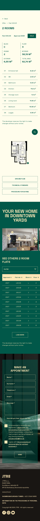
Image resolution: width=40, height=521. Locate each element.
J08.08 (18, 325)
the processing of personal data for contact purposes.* (20, 444)
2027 (7, 283)
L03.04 (18, 297)
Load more (20, 335)
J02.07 (18, 292)
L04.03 (18, 316)
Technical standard (20, 185)
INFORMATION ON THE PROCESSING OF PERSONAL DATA (19, 502)
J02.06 (18, 321)
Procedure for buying (20, 192)
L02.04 (18, 283)
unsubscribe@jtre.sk (16, 439)
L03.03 (18, 307)
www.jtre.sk (6, 492)
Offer (4, 23)
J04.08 (18, 302)
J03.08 (18, 288)
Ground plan (20, 179)
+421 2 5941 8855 (30, 496)
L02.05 (18, 311)
